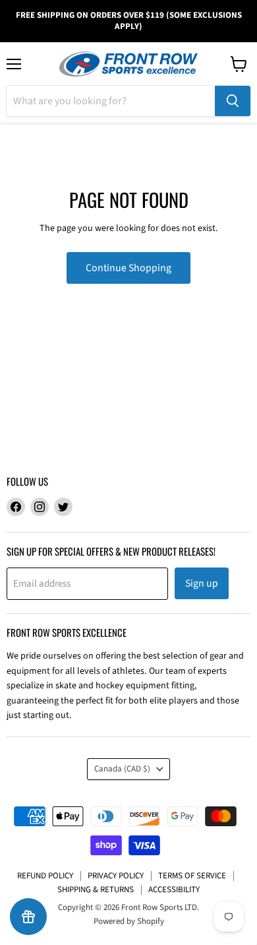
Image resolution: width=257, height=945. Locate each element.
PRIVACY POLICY (116, 876)
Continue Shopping (128, 268)
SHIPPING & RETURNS (95, 890)
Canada (122, 769)
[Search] (232, 101)
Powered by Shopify (129, 921)
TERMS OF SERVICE (192, 876)
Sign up (201, 583)
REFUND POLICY (45, 876)
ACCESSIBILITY (174, 890)
